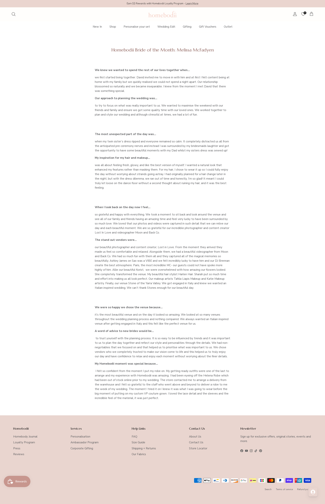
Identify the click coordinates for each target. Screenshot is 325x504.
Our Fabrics (139, 454)
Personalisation (80, 436)
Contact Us (196, 442)
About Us (195, 436)
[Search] (13, 14)
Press (16, 448)
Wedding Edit (166, 27)
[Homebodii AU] (162, 14)
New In (97, 27)
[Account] (294, 14)
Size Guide (138, 442)
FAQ (134, 436)
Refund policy (304, 489)
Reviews (18, 454)
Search (268, 489)
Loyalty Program (24, 442)
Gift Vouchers (207, 27)
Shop (112, 27)
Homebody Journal (25, 436)
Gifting (187, 27)
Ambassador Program (85, 442)
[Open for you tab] (312, 491)
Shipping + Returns (144, 448)
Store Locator (198, 448)
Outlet (228, 27)
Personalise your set (137, 27)
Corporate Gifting (82, 448)
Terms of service (284, 489)
